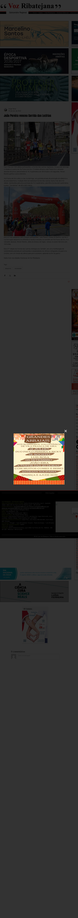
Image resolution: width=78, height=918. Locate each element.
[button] (65, 431)
